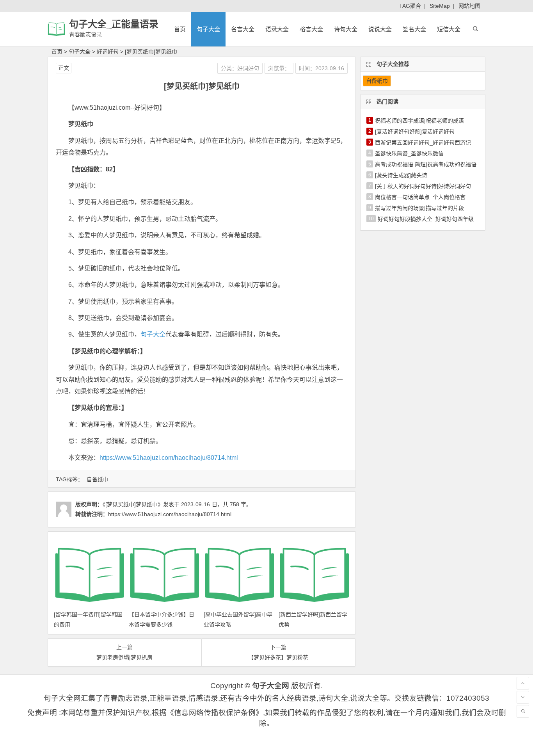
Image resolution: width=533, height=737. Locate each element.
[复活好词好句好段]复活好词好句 (415, 131)
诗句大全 (345, 29)
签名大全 (414, 29)
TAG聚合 (410, 6)
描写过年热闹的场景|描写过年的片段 (419, 208)
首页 (180, 29)
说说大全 (380, 29)
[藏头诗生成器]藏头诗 (401, 175)
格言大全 (311, 29)
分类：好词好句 (240, 68)
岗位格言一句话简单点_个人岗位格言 (420, 197)
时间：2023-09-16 (321, 68)
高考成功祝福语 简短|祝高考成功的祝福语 (425, 164)
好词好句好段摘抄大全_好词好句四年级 (426, 219)
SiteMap (440, 6)
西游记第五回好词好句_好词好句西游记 (423, 142)
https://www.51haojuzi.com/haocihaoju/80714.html (168, 457)
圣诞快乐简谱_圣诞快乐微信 (409, 153)
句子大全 (208, 29)
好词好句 (108, 51)
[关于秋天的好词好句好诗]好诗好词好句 (423, 186)
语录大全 (277, 29)
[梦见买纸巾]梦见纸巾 (151, 51)
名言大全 (242, 29)
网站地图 (469, 6)
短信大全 (448, 29)
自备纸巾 (97, 479)
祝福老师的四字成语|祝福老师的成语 (419, 120)
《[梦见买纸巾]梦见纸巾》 (133, 504)
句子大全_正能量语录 (113, 24)
